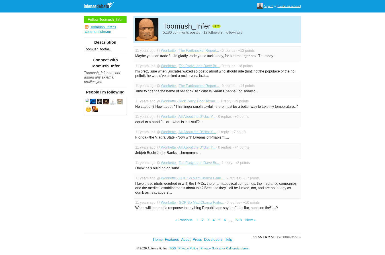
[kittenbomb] (93, 102)
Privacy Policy (188, 248)
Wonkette (169, 50)
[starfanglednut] (113, 102)
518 (239, 220)
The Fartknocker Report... (199, 50)
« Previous (184, 220)
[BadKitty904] (120, 102)
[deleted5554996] (87, 101)
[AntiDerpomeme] (106, 102)
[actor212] (95, 109)
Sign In (268, 6)
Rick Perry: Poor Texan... (199, 101)
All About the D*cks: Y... (197, 116)
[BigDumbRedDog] (99, 102)
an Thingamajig (277, 237)
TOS (172, 248)
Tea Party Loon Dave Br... (199, 66)
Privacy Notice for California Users (225, 248)
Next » (250, 220)
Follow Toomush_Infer (105, 19)
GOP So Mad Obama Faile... (202, 178)
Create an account (289, 6)
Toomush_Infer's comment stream (100, 29)
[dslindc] (88, 109)
